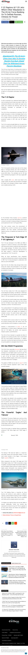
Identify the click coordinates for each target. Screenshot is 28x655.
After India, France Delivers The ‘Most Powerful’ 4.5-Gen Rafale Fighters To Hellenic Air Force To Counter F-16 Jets (7, 534)
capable (6, 457)
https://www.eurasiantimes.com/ (14, 551)
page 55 (21, 363)
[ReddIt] (15, 523)
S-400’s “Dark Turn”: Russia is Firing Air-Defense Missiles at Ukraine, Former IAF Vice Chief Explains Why (17, 582)
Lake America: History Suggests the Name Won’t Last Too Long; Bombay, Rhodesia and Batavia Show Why (17, 576)
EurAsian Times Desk (6, 19)
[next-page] (4, 587)
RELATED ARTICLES (6, 563)
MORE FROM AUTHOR (16, 563)
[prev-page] (2, 587)
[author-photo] (14, 547)
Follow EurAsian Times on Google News (12, 515)
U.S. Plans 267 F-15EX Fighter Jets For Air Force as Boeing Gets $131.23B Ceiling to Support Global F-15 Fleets (14, 610)
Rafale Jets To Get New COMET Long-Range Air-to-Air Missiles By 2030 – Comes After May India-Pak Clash (13, 594)
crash (12, 179)
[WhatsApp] (12, 523)
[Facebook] (6, 523)
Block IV (20, 326)
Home (2, 4)
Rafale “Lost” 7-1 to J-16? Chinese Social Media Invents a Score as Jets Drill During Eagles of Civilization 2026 (13, 606)
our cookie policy (22, 651)
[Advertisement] (14, 33)
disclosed (17, 349)
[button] (14, 504)
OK (25, 653)
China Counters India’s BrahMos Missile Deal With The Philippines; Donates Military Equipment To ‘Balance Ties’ (21, 534)
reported (19, 217)
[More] (24, 22)
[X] (9, 523)
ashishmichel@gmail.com (19, 512)
